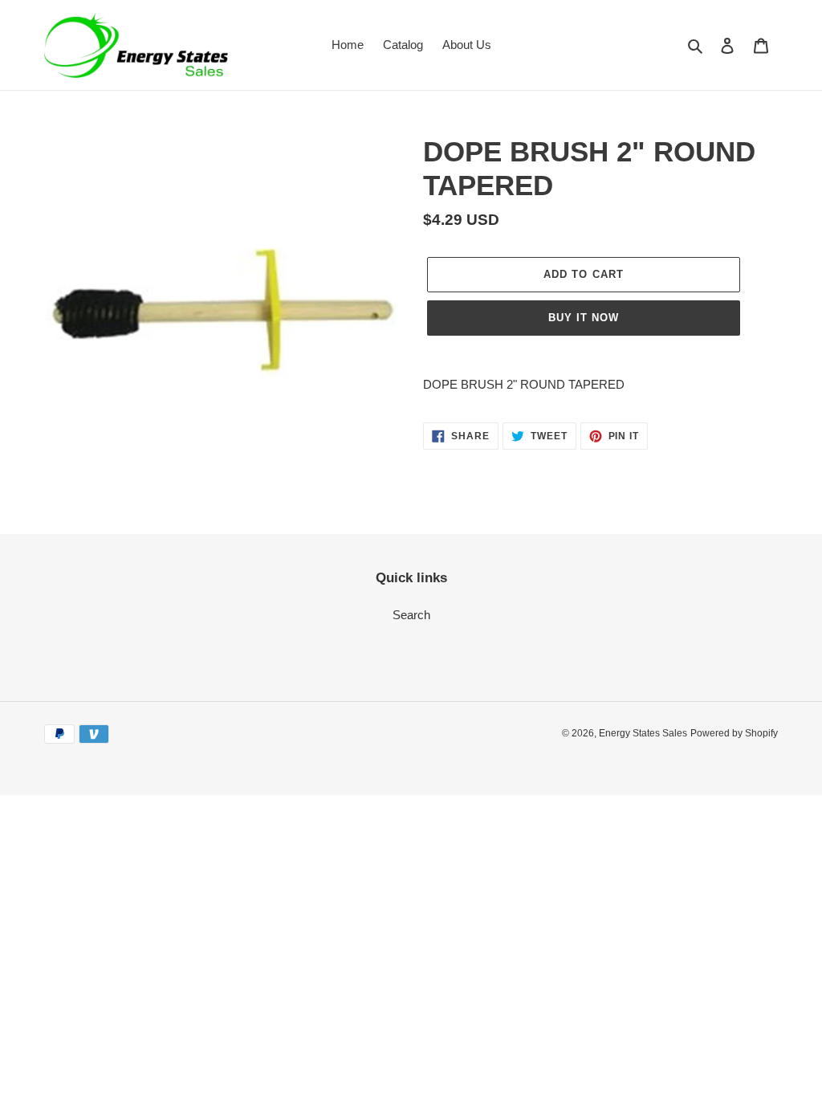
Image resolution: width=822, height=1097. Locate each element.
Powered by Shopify (734, 733)
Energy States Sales (643, 733)
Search (411, 615)
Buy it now (583, 318)
